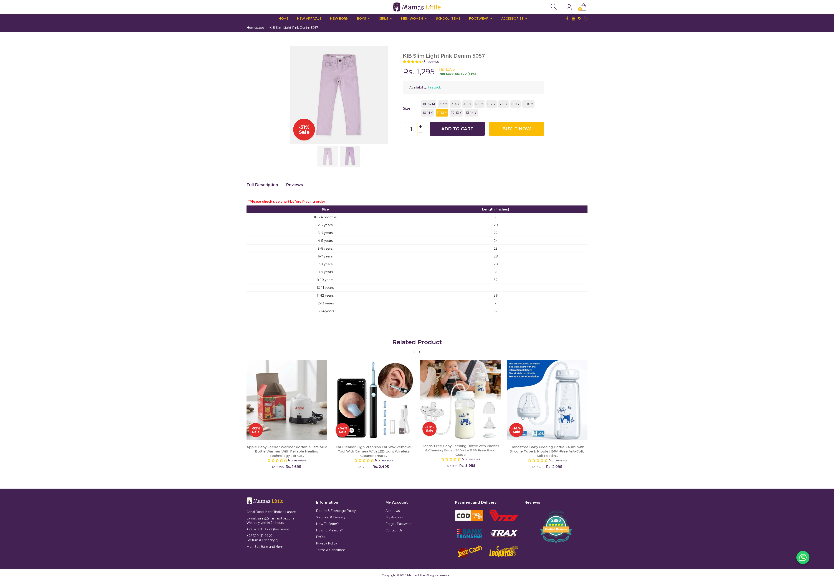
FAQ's (320, 537)
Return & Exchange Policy (336, 511)
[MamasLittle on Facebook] (567, 18)
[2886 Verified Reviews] (556, 543)
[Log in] (569, 6)
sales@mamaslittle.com (276, 518)
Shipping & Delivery (331, 517)
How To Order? (327, 524)
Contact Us (394, 530)
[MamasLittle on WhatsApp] (585, 18)
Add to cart (457, 128)
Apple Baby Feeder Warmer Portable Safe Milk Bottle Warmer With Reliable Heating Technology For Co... (287, 451)
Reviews (294, 184)
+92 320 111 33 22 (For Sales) (268, 529)
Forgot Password (399, 524)
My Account (395, 517)
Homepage (255, 28)
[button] (413, 62)
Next (380, 94)
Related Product (417, 342)
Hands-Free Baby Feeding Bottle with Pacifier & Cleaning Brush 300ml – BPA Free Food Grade (460, 450)
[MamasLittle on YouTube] (573, 18)
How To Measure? (329, 530)
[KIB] (327, 156)
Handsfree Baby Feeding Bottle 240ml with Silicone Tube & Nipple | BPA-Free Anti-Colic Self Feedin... (547, 451)
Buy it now (516, 128)
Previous (297, 94)
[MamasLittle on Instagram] (579, 18)
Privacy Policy (326, 543)
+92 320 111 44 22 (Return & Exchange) (262, 538)
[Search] (554, 6)
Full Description (262, 184)
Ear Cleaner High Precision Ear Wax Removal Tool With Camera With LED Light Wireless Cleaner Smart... (373, 451)
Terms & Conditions (330, 550)
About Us (393, 511)
